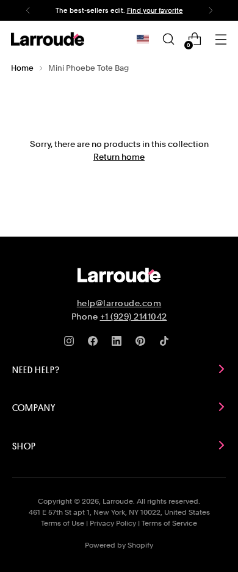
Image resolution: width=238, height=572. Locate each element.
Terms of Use (62, 523)
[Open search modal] (168, 39)
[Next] (210, 10)
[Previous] (28, 10)
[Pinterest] (142, 343)
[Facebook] (95, 343)
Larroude (118, 501)
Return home (119, 156)
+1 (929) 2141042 (133, 316)
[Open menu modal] (220, 39)
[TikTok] (166, 343)
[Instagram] (71, 343)
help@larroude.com (119, 303)
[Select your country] (143, 39)
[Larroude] (47, 38)
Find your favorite (155, 10)
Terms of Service (169, 523)
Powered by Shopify (119, 545)
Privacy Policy (113, 523)
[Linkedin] (119, 343)
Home (22, 68)
